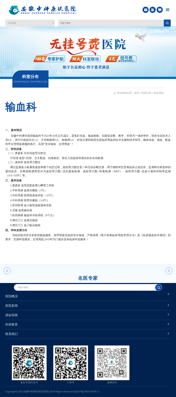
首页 (136, 93)
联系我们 (11, 334)
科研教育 (11, 324)
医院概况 (11, 296)
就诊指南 (11, 315)
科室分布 (146, 93)
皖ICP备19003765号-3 (87, 391)
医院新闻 (11, 305)
